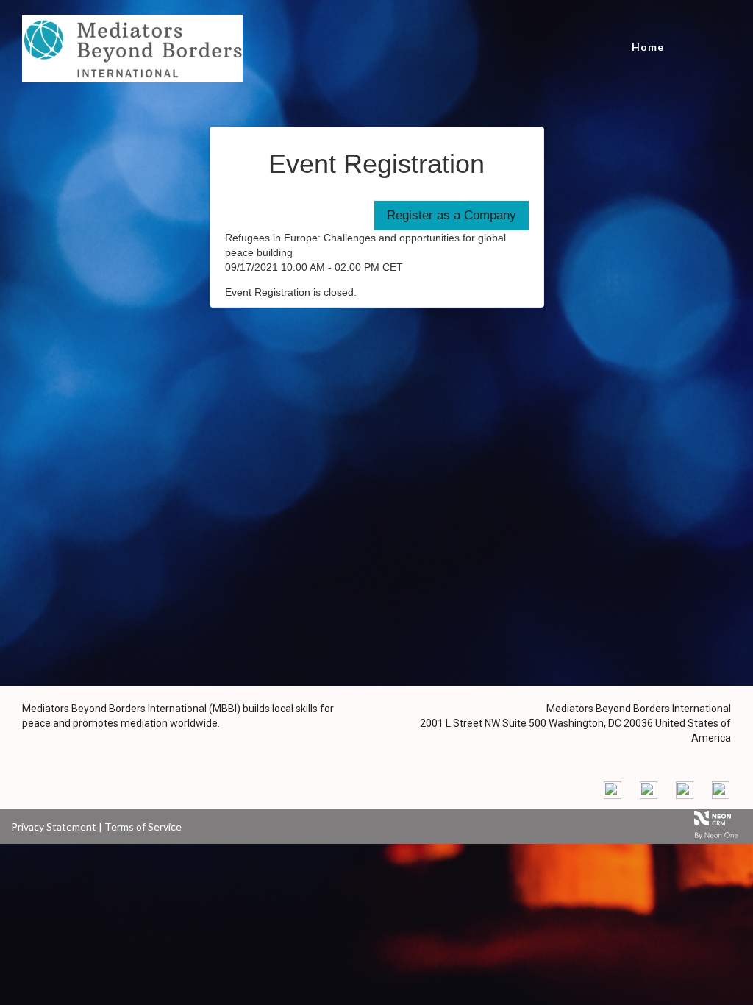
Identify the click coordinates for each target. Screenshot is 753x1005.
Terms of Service (143, 826)
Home (648, 46)
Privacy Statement (53, 826)
